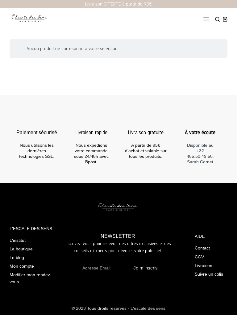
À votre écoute (200, 132)
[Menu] (206, 19)
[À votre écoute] (200, 120)
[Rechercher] (217, 19)
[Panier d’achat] (225, 19)
